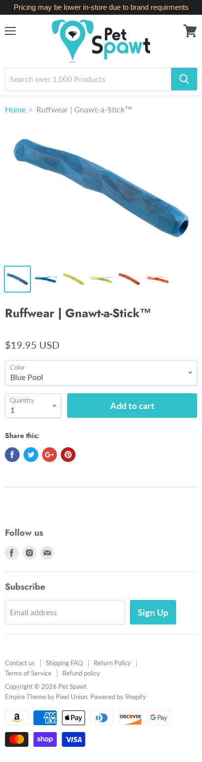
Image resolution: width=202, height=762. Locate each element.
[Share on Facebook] (12, 454)
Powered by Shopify (118, 697)
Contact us (20, 663)
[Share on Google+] (49, 454)
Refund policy (81, 673)
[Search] (184, 79)
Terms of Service (28, 673)
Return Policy (112, 663)
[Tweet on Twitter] (31, 454)
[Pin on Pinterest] (68, 454)
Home (15, 109)
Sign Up (153, 612)
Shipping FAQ (64, 663)
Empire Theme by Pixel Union (46, 697)
